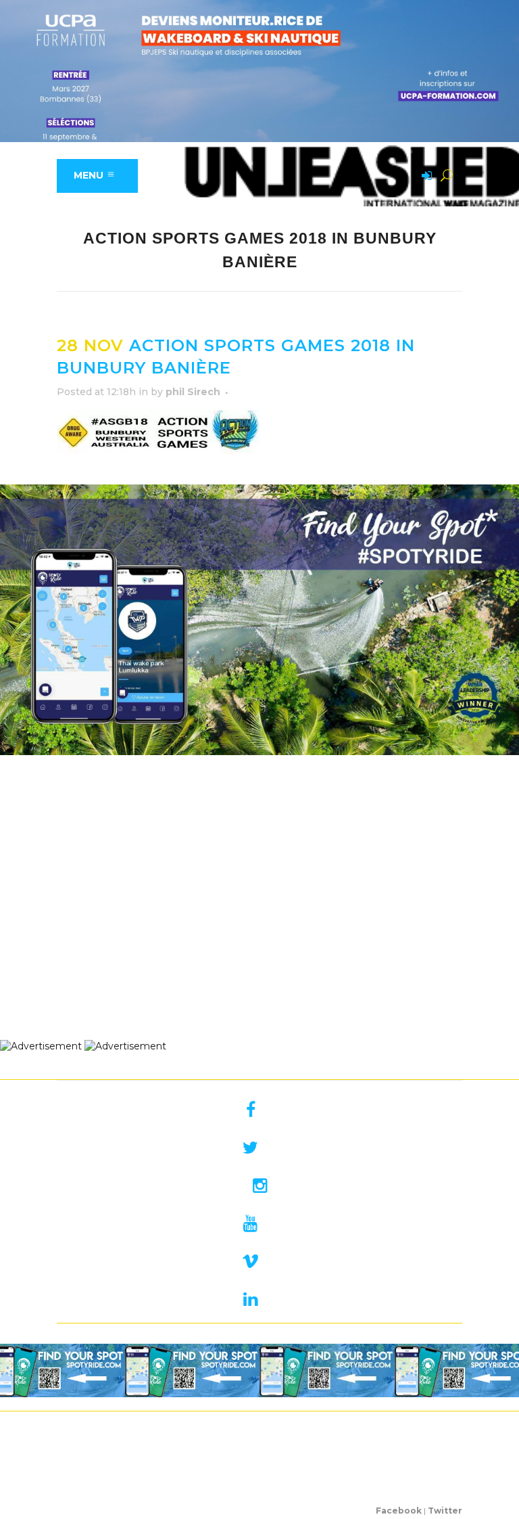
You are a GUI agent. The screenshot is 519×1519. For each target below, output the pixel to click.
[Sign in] (424, 177)
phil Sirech (193, 392)
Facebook (399, 1510)
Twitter (445, 1510)
